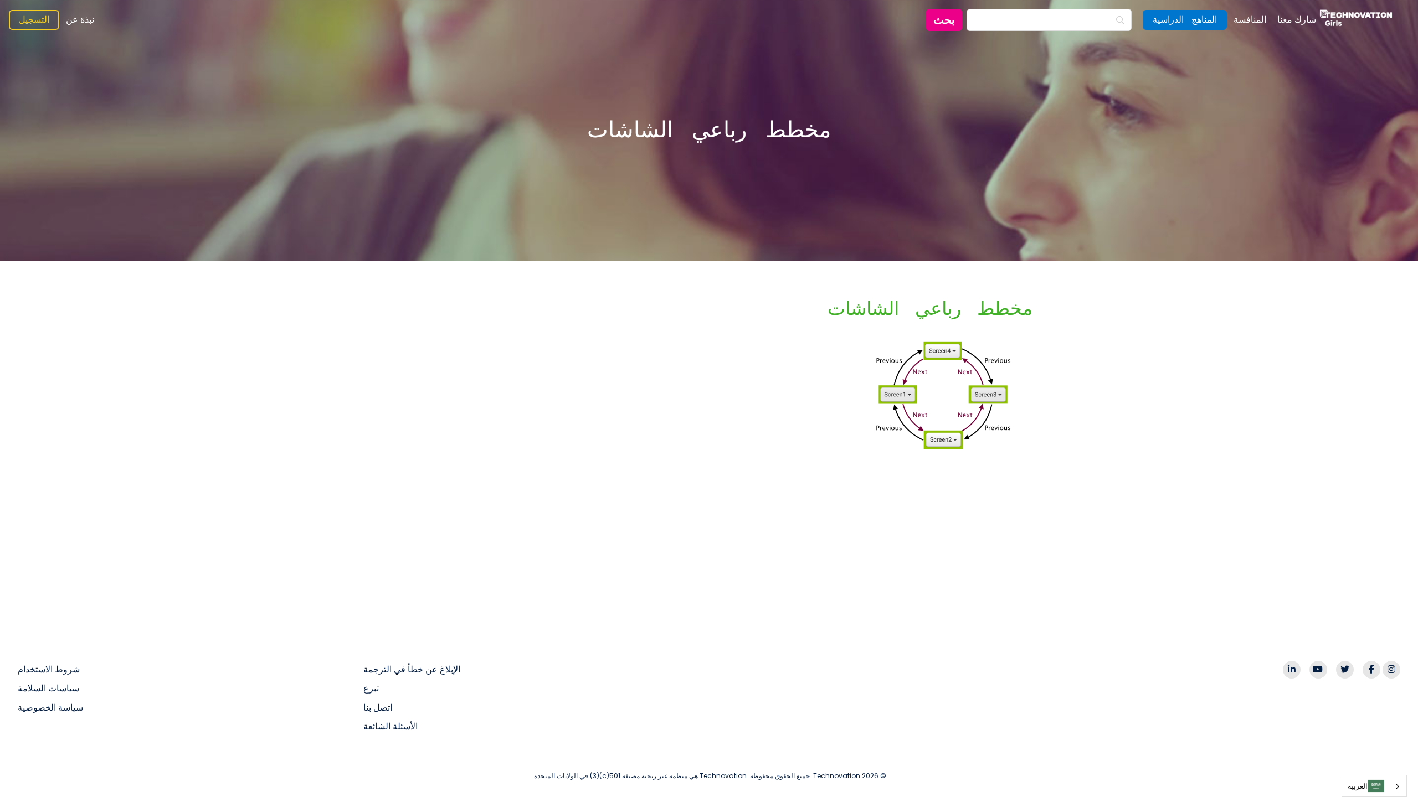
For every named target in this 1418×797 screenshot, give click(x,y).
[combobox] (1374, 786)
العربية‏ (1358, 786)
